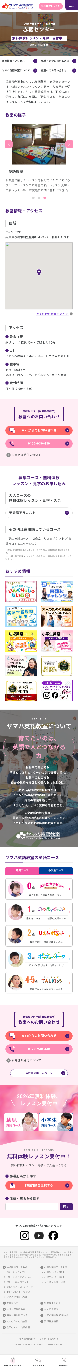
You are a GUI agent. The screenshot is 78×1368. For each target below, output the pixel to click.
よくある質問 (51, 1309)
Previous (9, 144)
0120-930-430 (39, 443)
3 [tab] (44, 198)
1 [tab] (33, 198)
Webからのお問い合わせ (38, 430)
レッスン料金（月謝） (18, 1296)
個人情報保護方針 (28, 1339)
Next (69, 144)
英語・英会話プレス (17, 1315)
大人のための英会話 (17, 1321)
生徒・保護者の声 (16, 1309)
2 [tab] (39, 198)
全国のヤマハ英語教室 (18, 1327)
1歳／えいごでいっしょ (19, 1277)
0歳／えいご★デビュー (19, 1272)
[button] (39, 272)
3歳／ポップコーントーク (20, 1287)
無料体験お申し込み (12, 1366)
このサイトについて (49, 1339)
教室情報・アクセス (13, 60)
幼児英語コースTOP (17, 1267)
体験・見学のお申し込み (55, 60)
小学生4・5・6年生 (54, 1277)
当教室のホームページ (39, 1073)
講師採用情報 (51, 1321)
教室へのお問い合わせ (54, 70)
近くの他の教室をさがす (52, 314)
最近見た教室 (38, 1366)
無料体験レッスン (50, 6)
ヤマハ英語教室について (16, 70)
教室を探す (64, 1366)
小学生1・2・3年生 (54, 1272)
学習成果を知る (52, 1303)
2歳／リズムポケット (18, 1282)
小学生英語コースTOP (56, 1267)
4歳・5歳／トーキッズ (18, 1292)
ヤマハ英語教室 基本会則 (57, 1315)
